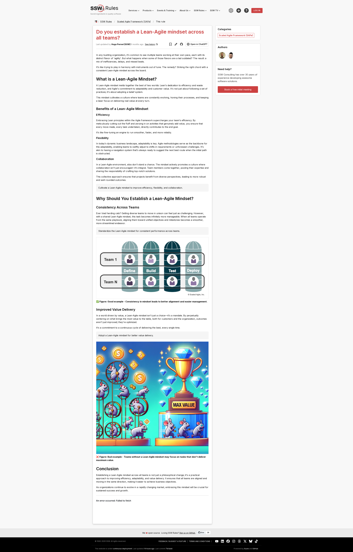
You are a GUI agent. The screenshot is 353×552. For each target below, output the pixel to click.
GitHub (255, 549)
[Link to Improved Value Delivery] (137, 309)
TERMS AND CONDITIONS (199, 541)
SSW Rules (201, 10)
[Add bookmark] (170, 44)
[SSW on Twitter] (245, 541)
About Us (186, 10)
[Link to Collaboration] (116, 159)
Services (135, 10)
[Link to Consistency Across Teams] (141, 207)
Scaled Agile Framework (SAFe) (134, 21)
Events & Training (167, 10)
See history (150, 44)
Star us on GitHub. (187, 533)
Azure (246, 549)
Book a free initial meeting (237, 89)
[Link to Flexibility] (111, 138)
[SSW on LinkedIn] (222, 541)
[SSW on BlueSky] (250, 541)
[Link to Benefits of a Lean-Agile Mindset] (150, 108)
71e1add (169, 549)
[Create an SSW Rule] (238, 10)
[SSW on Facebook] (228, 541)
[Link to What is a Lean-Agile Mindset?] (159, 79)
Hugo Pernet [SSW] (120, 44)
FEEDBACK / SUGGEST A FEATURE (172, 541)
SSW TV (216, 10)
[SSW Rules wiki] (246, 10)
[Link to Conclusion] (121, 468)
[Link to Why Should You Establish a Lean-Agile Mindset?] (196, 198)
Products (149, 10)
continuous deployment (122, 549)
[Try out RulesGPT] (231, 10)
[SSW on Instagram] (234, 541)
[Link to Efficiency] (112, 115)
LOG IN (257, 10)
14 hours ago (149, 549)
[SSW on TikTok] (256, 541)
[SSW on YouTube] (217, 541)
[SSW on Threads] (239, 541)
